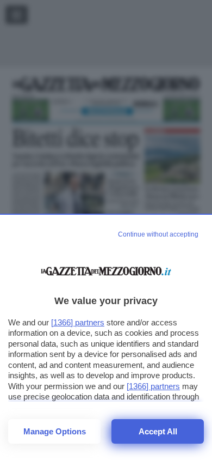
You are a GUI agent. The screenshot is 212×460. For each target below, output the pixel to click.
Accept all (158, 431)
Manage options (54, 431)
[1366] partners (77, 322)
